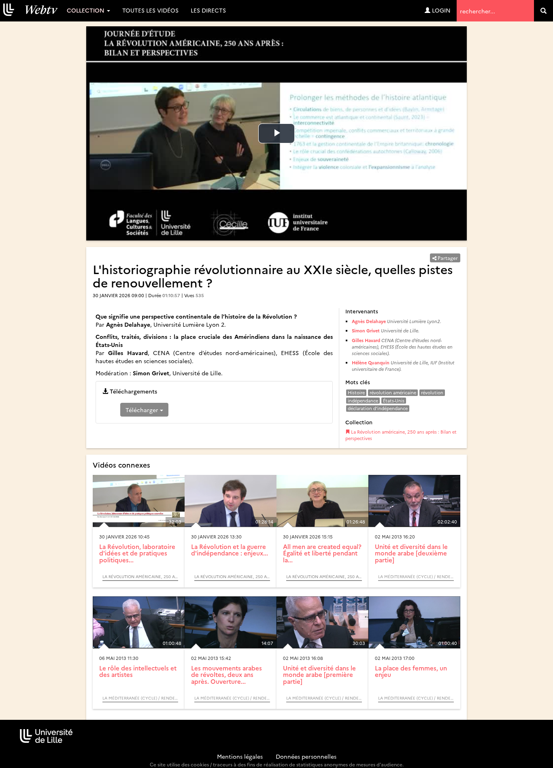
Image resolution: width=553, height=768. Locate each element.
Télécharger (142, 410)
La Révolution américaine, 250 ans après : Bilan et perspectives (401, 435)
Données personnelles (306, 756)
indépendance (363, 401)
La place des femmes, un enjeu (411, 671)
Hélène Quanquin (370, 363)
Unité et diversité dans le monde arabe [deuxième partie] (411, 553)
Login (440, 10)
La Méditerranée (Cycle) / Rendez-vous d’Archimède (416, 576)
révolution (432, 392)
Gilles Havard (366, 340)
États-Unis (393, 401)
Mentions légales (240, 756)
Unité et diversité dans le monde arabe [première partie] (319, 674)
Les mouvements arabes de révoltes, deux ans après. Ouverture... (226, 674)
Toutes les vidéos (150, 10)
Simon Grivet (366, 331)
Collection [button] (86, 10)
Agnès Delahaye (369, 321)
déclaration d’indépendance (378, 408)
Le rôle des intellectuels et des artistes (138, 671)
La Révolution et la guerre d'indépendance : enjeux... (229, 549)
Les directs (208, 10)
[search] (543, 10)
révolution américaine (393, 392)
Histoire (356, 392)
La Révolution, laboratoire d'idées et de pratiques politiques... (137, 553)
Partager (447, 257)
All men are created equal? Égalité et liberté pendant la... (322, 553)
